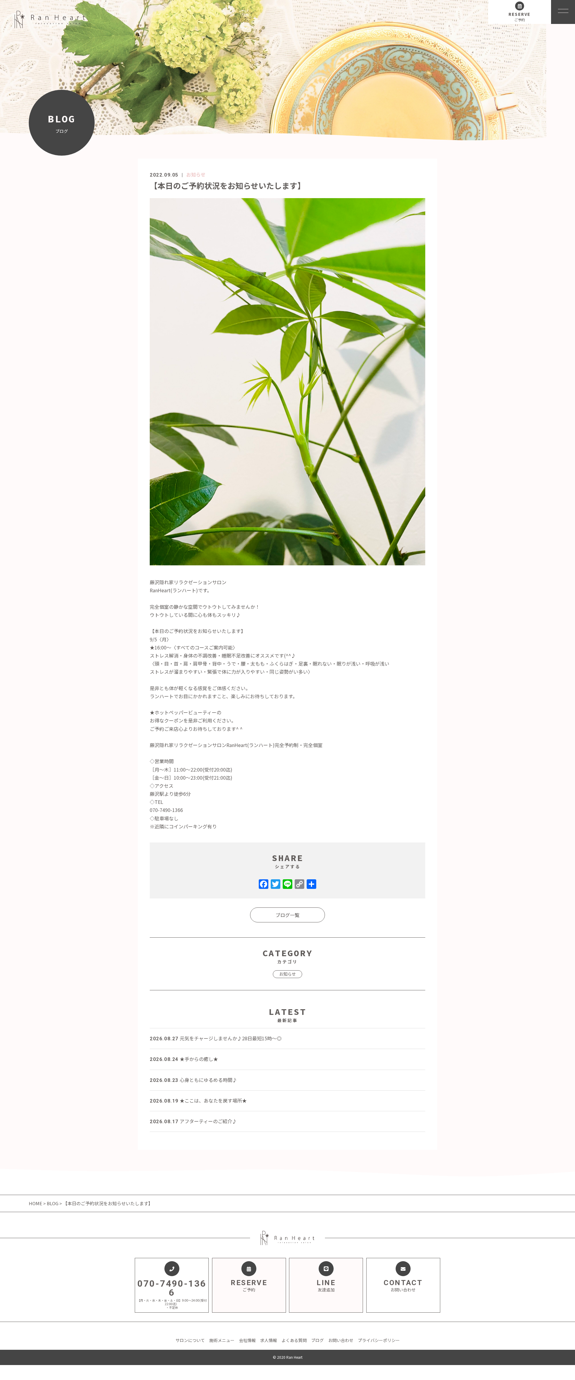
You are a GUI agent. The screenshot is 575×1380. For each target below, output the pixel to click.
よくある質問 (294, 1340)
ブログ (317, 1340)
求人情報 (268, 1340)
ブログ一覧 (287, 915)
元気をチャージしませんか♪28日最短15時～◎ (216, 1038)
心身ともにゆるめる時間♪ (193, 1079)
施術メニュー (221, 1340)
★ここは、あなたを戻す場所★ (198, 1100)
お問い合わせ (340, 1340)
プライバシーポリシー (379, 1340)
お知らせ (195, 174)
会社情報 (247, 1340)
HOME (36, 1203)
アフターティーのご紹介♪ (193, 1121)
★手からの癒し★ (184, 1058)
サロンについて (190, 1340)
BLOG (52, 1203)
